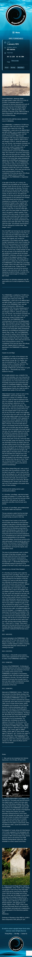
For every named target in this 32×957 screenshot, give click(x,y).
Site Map (16, 934)
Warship (13, 67)
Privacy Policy (8, 934)
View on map (15, 60)
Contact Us (24, 934)
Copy (8, 62)
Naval (6, 67)
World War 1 (21, 67)
